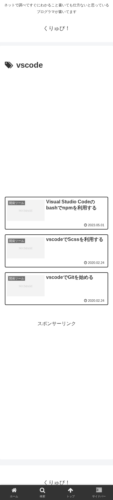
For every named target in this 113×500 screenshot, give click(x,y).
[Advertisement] (56, 131)
